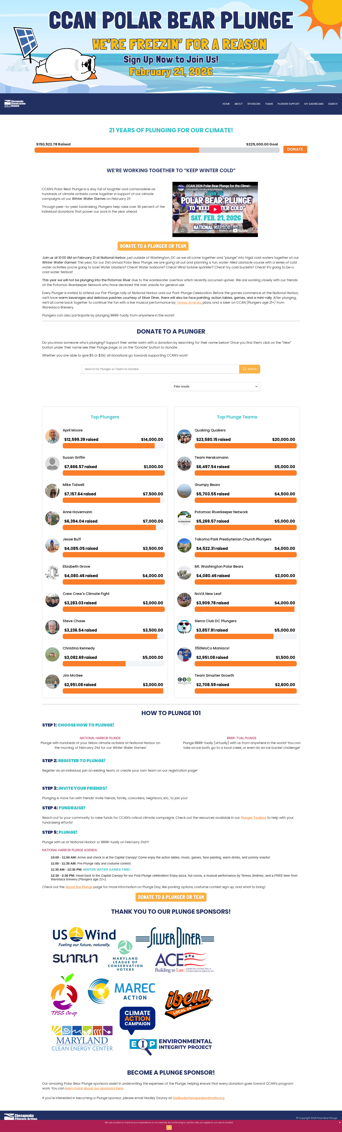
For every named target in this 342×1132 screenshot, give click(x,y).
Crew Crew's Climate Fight (86, 593)
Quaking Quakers (210, 430)
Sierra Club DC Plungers (216, 620)
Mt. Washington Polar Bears (219, 566)
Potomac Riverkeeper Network (221, 511)
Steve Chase (74, 620)
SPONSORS (253, 104)
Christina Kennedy (79, 648)
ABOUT (238, 104)
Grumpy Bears (207, 484)
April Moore (73, 430)
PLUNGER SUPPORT (289, 104)
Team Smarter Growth (214, 675)
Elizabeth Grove (76, 566)
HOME (226, 104)
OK (169, 1127)
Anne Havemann (77, 511)
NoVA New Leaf (208, 593)
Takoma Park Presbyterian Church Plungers (233, 539)
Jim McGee (73, 675)
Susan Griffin (74, 457)
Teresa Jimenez (189, 302)
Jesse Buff (72, 539)
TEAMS (269, 104)
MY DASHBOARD (314, 104)
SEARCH (333, 104)
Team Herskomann (211, 457)
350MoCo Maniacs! (212, 648)
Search (252, 369)
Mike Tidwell (73, 484)
